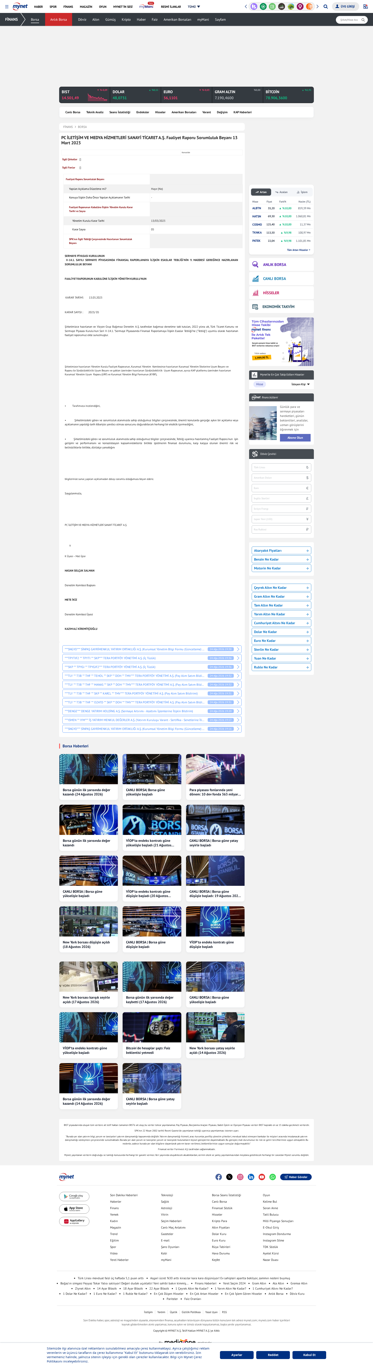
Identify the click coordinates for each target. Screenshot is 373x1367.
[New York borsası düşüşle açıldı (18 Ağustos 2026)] (88, 921)
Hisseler (160, 112)
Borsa (35, 19)
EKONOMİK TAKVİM (278, 306)
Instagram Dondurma (277, 1234)
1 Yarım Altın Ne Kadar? (230, 1288)
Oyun (266, 1195)
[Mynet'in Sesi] (313, 6)
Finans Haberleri (206, 1283)
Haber (141, 19)
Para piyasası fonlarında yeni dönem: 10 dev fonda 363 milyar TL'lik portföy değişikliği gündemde (214, 792)
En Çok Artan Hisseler (204, 1294)
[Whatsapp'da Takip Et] (272, 1177)
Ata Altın (278, 1283)
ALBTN (256, 208)
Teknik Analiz (94, 112)
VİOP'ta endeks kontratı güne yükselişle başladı (85, 1050)
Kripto (126, 19)
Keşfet (216, 1260)
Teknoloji (167, 1195)
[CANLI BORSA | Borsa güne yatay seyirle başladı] (215, 820)
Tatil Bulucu (271, 1214)
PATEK (256, 241)
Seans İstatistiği (119, 112)
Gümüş (110, 19)
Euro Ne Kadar (265, 640)
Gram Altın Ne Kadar (269, 596)
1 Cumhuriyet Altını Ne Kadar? (273, 1288)
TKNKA (257, 232)
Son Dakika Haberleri (124, 1195)
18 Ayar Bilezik (133, 1288)
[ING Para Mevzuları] (304, 6)
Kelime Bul (270, 1202)
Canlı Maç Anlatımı (173, 1227)
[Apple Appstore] (74, 1209)
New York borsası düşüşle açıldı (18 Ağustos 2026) (86, 944)
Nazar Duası (270, 1260)
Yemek (114, 1214)
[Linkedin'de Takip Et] (251, 1177)
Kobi (164, 1253)
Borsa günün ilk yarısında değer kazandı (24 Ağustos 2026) (86, 792)
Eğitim (114, 1240)
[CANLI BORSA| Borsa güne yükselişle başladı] (152, 769)
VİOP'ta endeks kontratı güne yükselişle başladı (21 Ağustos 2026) (148, 842)
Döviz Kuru (297, 1294)
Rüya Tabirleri (221, 1247)
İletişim (148, 1312)
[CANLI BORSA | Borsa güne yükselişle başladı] (88, 871)
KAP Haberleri (243, 112)
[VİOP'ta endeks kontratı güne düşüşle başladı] (215, 921)
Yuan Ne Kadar (265, 658)
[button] (6, 6)
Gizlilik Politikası (191, 1312)
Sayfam (220, 19)
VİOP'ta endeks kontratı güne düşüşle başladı (212, 944)
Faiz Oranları (192, 1299)
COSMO (257, 224)
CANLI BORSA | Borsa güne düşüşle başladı (146, 944)
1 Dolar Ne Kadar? (75, 1294)
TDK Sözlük (270, 1247)
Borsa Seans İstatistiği (226, 1195)
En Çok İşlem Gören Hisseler (243, 1294)
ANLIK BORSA (274, 264)
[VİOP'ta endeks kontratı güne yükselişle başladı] (88, 1027)
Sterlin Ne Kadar (266, 649)
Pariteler (172, 1299)
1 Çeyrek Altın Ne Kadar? (191, 1288)
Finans (114, 1208)
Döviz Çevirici (268, 454)
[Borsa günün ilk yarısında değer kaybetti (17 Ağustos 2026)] (152, 977)
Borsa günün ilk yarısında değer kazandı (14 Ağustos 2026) (86, 1101)
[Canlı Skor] (257, 6)
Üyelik (173, 1312)
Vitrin (164, 1214)
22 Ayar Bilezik (159, 1288)
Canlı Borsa (72, 112)
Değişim (222, 112)
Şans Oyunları (170, 1247)
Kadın (114, 1221)
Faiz (155, 19)
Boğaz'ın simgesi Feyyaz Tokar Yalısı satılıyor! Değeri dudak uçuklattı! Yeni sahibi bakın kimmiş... (124, 1283)
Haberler (115, 1202)
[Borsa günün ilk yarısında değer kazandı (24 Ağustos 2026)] (88, 769)
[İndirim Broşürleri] (248, 6)
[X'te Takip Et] (229, 1177)
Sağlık (165, 1202)
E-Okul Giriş (271, 1227)
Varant (206, 112)
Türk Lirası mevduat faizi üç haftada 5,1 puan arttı (111, 1278)
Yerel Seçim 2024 (234, 1283)
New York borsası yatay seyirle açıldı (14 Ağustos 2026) (212, 1050)
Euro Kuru (219, 1240)
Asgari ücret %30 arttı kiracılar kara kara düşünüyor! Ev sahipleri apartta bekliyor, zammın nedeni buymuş (220, 1278)
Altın (95, 19)
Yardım (161, 1312)
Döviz (82, 19)
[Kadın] (294, 6)
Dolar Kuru (219, 1234)
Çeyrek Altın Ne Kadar (270, 587)
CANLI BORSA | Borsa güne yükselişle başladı (82, 893)
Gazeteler (167, 1234)
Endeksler (142, 112)
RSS (224, 1312)
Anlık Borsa (58, 19)
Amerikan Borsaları (177, 19)
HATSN (256, 216)
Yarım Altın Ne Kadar (269, 614)
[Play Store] (74, 1196)
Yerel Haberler (119, 1260)
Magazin (115, 1227)
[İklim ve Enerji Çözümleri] (285, 6)
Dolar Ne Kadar (265, 632)
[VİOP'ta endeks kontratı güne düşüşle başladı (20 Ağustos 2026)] (152, 871)
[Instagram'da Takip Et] (240, 1177)
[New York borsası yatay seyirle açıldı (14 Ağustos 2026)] (215, 1027)
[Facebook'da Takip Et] (218, 1177)
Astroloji (166, 1208)
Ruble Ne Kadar (266, 667)
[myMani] (146, 6)
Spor (113, 1247)
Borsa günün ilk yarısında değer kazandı (86, 842)
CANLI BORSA (274, 278)
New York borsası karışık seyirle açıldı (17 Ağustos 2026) (86, 999)
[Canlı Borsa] (276, 6)
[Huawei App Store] (74, 1221)
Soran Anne (270, 1208)
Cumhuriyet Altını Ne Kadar (274, 623)
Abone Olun (295, 438)
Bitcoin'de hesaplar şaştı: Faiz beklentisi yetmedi (148, 1050)
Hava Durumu (221, 1253)
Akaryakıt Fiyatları (267, 550)
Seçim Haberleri (171, 1221)
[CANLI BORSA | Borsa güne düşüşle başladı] (152, 921)
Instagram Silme (273, 1240)
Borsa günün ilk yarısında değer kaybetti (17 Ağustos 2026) (150, 999)
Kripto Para (219, 1221)
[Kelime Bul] (267, 6)
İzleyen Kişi (299, 384)
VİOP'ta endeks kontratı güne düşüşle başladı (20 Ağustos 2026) (148, 893)
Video (114, 1253)
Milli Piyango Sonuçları (278, 1221)
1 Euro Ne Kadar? (105, 1294)
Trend (114, 1234)
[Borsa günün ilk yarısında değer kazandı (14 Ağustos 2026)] (88, 1078)
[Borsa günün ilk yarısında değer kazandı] (88, 820)
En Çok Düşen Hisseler (168, 1294)
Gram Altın (259, 1283)
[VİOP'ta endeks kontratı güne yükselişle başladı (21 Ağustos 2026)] (152, 820)
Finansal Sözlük (222, 1208)
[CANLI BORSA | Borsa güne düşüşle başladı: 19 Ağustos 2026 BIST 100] (215, 871)
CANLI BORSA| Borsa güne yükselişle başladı (145, 792)
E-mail (165, 1240)
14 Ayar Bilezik (107, 1288)
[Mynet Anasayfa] (20, 5)
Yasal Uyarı (211, 1312)
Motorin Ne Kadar (267, 568)
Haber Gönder (298, 1177)
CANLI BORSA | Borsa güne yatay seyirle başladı (214, 842)
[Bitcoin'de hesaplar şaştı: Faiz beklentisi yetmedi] (152, 1027)
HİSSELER (271, 292)
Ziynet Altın (83, 1288)
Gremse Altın (299, 1283)
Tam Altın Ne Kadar (268, 605)
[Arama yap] (326, 6)
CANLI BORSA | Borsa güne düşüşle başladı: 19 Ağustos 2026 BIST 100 (215, 893)
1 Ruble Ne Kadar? (135, 1294)
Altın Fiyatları (221, 1227)
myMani (203, 19)
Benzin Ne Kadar (266, 559)
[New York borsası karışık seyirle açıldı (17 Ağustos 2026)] (88, 977)
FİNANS (11, 19)
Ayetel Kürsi (271, 1253)
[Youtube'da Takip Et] (262, 1177)
